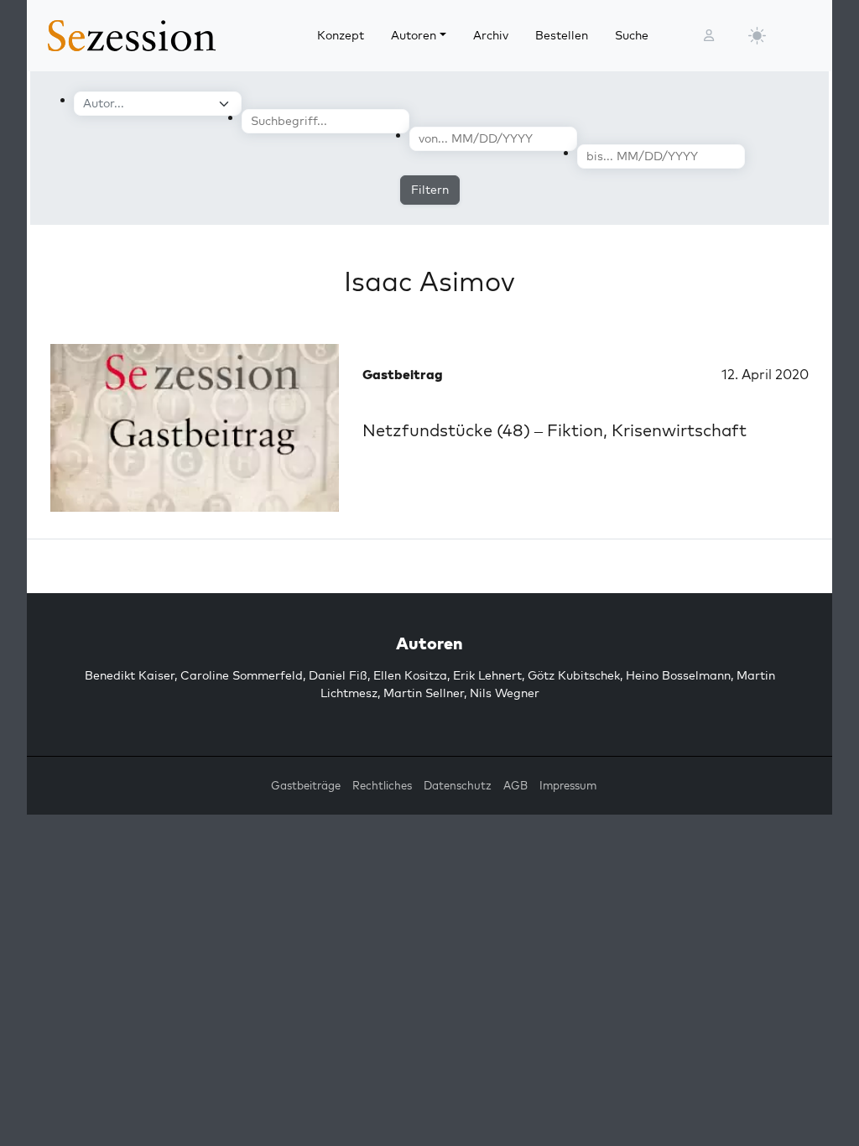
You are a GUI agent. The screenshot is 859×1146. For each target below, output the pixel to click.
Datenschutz (458, 785)
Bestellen (561, 35)
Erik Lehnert (487, 675)
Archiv (490, 35)
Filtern (430, 189)
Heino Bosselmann (678, 675)
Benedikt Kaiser (129, 675)
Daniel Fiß (338, 675)
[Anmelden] (709, 35)
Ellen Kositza (410, 675)
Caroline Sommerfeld (241, 675)
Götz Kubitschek (574, 675)
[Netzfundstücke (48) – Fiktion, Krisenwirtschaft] (194, 428)
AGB (515, 785)
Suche (631, 35)
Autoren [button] (413, 35)
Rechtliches (382, 785)
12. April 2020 (765, 374)
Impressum (567, 785)
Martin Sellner (423, 693)
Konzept (340, 35)
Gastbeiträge (306, 785)
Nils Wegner (504, 693)
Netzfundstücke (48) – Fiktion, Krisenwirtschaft (554, 429)
